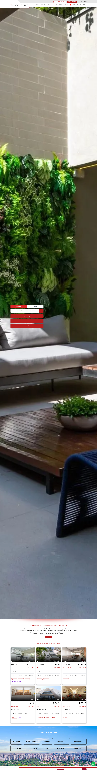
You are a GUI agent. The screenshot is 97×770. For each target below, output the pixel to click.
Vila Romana (78, 748)
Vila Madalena (61, 748)
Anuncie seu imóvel (59, 1)
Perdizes (18, 748)
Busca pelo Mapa (27, 326)
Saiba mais (48, 637)
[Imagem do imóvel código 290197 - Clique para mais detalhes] (74, 654)
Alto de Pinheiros (31, 741)
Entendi (84, 769)
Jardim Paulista (78, 741)
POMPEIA (13, 703)
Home (37, 4)
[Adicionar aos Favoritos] (33, 664)
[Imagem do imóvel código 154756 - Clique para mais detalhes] (74, 693)
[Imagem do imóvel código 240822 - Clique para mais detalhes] (48, 693)
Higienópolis (47, 741)
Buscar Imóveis (72, 1)
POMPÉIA (39, 703)
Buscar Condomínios (27, 321)
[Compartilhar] (27, 664)
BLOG (66, 4)
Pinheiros (34, 748)
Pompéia (46, 748)
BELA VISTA (65, 703)
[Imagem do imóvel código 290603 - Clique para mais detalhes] (48, 654)
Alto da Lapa (16, 741)
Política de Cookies (60, 769)
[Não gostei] (30, 664)
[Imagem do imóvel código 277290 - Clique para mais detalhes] (23, 654)
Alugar (35, 306)
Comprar (18, 306)
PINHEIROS (14, 664)
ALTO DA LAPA (66, 664)
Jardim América (61, 741)
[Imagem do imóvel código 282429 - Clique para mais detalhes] (23, 693)
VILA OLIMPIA (40, 664)
